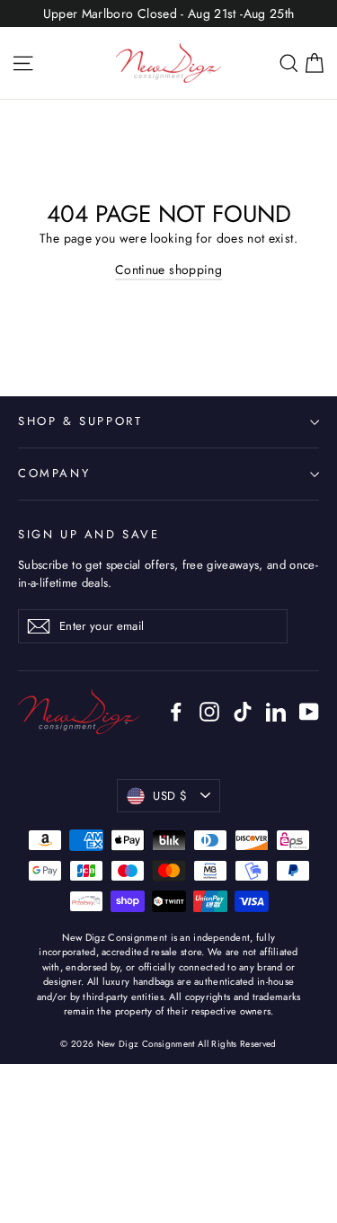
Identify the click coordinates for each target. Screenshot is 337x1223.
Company (54, 473)
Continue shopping (168, 270)
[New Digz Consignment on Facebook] (176, 711)
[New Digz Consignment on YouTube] (309, 711)
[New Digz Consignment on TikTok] (243, 711)
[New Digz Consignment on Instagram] (209, 711)
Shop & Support (80, 421)
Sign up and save (89, 534)
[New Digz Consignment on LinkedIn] (276, 711)
